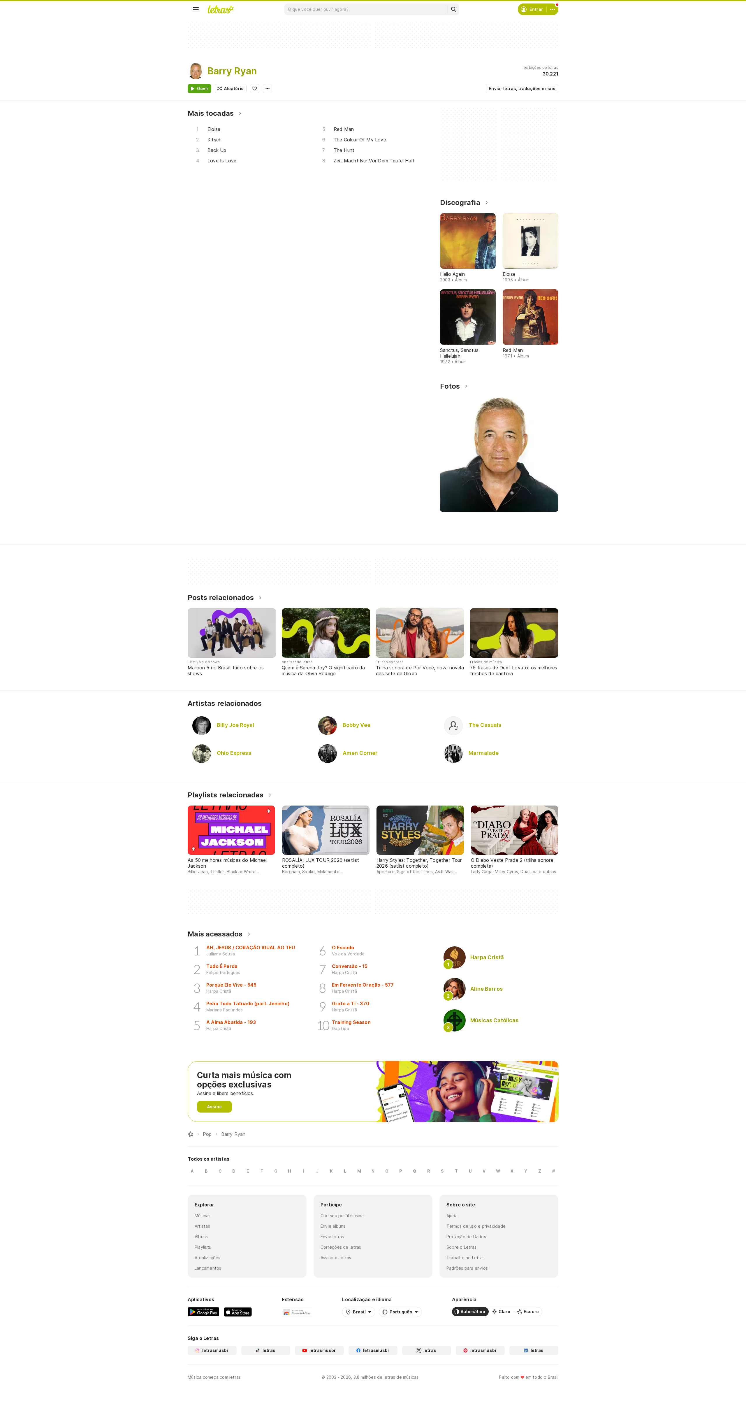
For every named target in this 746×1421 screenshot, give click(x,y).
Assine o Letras (336, 1257)
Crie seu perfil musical (343, 1215)
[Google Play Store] (203, 1311)
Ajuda (452, 1215)
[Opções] (267, 88)
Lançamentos (208, 1268)
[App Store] (238, 1311)
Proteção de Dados (466, 1236)
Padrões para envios (467, 1268)
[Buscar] (453, 9)
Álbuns (201, 1236)
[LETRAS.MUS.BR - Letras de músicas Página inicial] (220, 9)
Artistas (202, 1226)
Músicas (203, 1215)
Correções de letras (341, 1247)
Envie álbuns (333, 1226)
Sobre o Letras (461, 1247)
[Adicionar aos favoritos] (254, 88)
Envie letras (332, 1236)
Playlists (203, 1247)
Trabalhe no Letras (465, 1257)
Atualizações (208, 1257)
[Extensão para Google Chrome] (297, 1311)
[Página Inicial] (190, 1134)
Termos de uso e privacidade (476, 1226)
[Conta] (552, 9)
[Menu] (196, 9)
